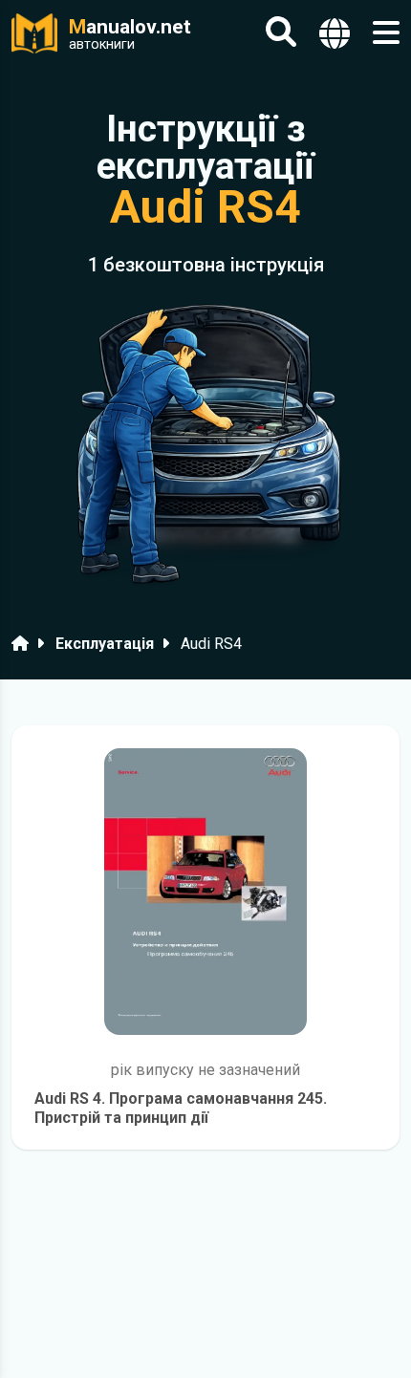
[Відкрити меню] (386, 33)
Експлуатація (104, 644)
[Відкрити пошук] (281, 33)
